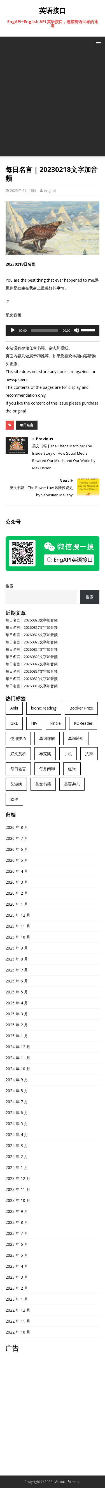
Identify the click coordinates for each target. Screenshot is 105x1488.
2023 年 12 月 (18, 1178)
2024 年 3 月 (17, 1145)
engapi (50, 190)
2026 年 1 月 (17, 904)
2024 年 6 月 (17, 1112)
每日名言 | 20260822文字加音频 (32, 663)
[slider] (89, 330)
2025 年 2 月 (17, 1024)
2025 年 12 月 (18, 915)
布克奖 (45, 753)
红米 (72, 768)
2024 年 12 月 (18, 1046)
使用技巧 (18, 738)
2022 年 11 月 (18, 1321)
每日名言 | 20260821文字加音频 (32, 671)
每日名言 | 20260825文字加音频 (32, 642)
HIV (34, 723)
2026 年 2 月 (17, 893)
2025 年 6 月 (17, 981)
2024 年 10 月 (18, 1068)
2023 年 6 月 (17, 1244)
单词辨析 (76, 738)
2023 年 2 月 (17, 1288)
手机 (68, 753)
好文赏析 (18, 753)
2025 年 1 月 (17, 1035)
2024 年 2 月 (17, 1156)
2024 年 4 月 (17, 1134)
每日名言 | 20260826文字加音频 (32, 634)
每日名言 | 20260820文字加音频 (32, 678)
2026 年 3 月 (17, 882)
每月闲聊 (47, 768)
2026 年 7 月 (17, 838)
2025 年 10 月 (18, 937)
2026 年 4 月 (17, 871)
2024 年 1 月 (17, 1167)
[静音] (76, 330)
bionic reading (43, 708)
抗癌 (89, 753)
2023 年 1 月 (17, 1299)
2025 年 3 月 (17, 1013)
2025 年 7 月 (17, 970)
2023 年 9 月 (17, 1211)
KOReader (83, 723)
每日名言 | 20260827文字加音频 (32, 627)
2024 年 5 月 (17, 1123)
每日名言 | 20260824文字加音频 (32, 649)
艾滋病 (16, 784)
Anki (14, 708)
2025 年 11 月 (18, 926)
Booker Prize (81, 708)
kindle (55, 723)
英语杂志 (72, 784)
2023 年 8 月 (17, 1222)
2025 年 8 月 (17, 959)
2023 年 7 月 (17, 1233)
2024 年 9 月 (17, 1079)
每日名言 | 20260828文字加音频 (32, 620)
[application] (52, 330)
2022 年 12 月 (18, 1310)
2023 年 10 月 (18, 1200)
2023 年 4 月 (17, 1266)
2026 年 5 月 (17, 860)
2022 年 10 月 (18, 1332)
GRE (14, 723)
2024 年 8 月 (17, 1090)
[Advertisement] (52, 103)
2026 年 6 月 (17, 849)
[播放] (13, 330)
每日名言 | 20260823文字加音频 (32, 656)
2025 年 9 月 (17, 948)
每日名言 (26, 425)
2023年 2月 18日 (23, 190)
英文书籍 (43, 784)
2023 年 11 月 (18, 1189)
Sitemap (74, 1481)
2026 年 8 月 (17, 827)
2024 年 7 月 (17, 1101)
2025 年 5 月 (17, 992)
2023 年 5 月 (17, 1255)
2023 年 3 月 (17, 1277)
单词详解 (47, 738)
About (60, 1481)
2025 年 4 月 (17, 1003)
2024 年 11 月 (18, 1057)
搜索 (9, 586)
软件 (14, 799)
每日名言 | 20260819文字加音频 (32, 685)
